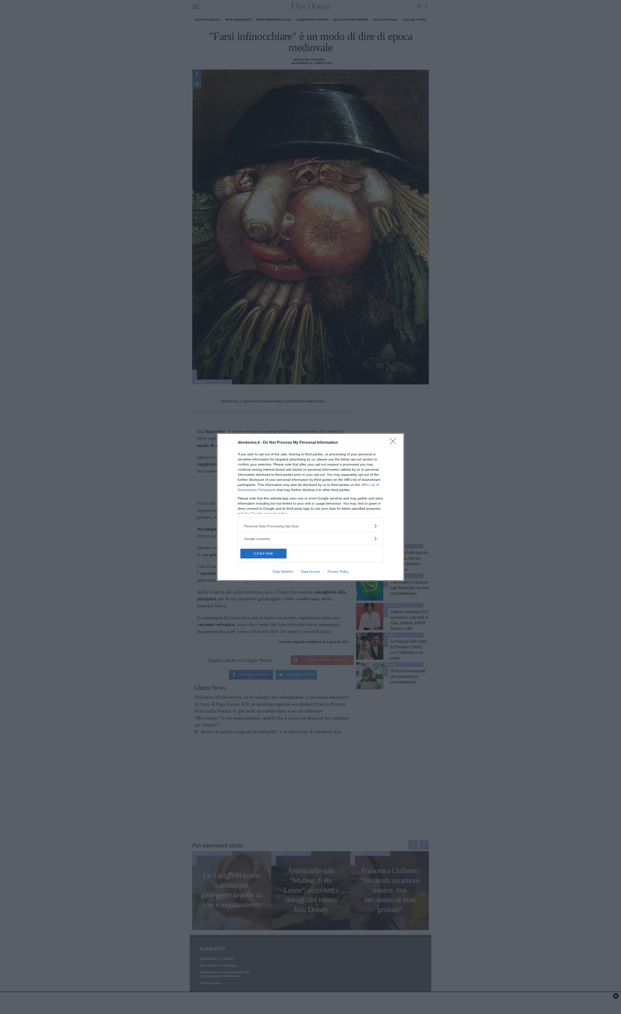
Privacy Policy (338, 571)
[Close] (394, 442)
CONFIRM (263, 553)
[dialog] (310, 507)
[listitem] (310, 526)
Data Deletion (283, 571)
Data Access (310, 571)
